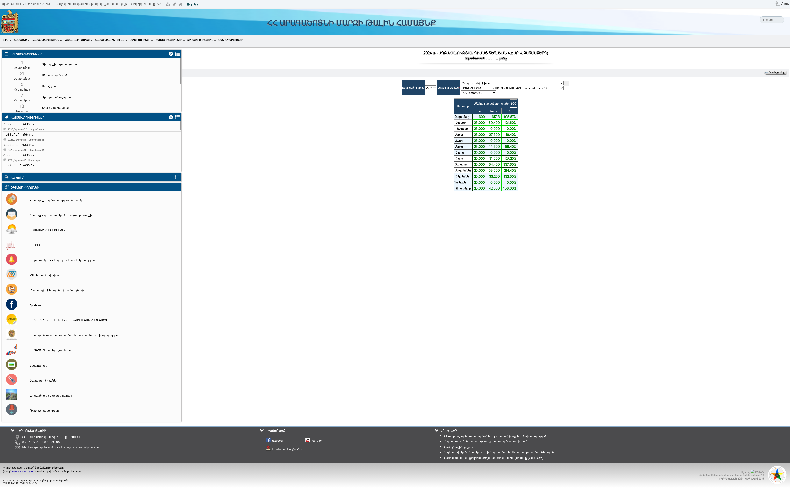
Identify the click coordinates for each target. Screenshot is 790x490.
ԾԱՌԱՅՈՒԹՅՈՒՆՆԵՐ (169, 39)
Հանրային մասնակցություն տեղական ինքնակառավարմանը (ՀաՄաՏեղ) (493, 458)
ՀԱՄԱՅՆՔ (20, 39)
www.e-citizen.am (22, 471)
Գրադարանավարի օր (57, 97)
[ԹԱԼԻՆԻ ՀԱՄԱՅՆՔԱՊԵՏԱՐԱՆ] (10, 32)
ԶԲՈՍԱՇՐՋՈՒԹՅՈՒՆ (200, 39)
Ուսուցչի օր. (50, 86)
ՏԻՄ (6, 39)
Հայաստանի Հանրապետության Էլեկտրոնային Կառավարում (485, 441)
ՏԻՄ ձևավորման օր (56, 108)
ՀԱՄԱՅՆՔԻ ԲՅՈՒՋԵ (77, 39)
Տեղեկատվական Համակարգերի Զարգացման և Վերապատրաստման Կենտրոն (499, 452)
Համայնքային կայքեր (458, 447)
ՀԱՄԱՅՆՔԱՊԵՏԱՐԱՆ (45, 39)
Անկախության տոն (55, 75)
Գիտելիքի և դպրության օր (60, 64)
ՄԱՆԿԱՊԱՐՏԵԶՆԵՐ (230, 39)
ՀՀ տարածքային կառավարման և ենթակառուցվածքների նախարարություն (495, 436)
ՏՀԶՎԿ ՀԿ (759, 472)
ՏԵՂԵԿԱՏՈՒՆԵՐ (140, 39)
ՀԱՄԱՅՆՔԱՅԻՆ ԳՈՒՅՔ (109, 39)
